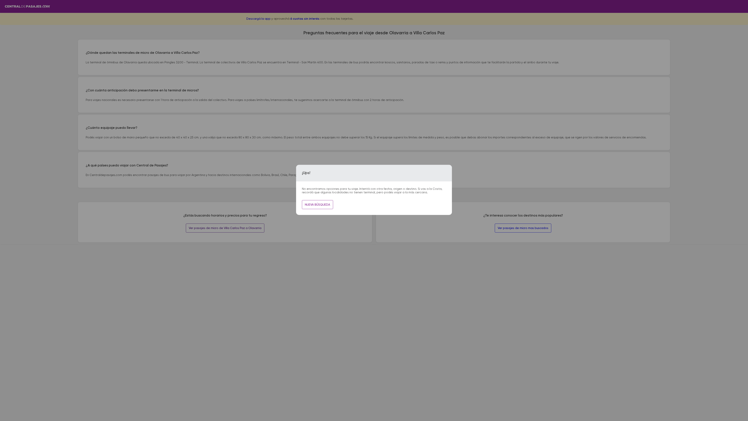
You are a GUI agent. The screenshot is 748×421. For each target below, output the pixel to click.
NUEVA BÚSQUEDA (317, 204)
